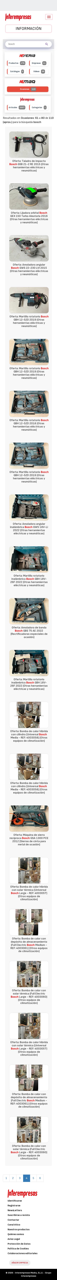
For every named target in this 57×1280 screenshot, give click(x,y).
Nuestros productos (18, 1229)
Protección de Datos (19, 1243)
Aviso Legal (14, 1239)
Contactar (13, 1219)
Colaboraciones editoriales (22, 1253)
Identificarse (15, 1200)
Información (28, 28)
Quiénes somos (16, 1234)
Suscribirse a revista (19, 1215)
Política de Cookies (18, 1248)
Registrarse (14, 1205)
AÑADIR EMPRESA (20, 1262)
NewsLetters (15, 1210)
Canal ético (14, 1224)
